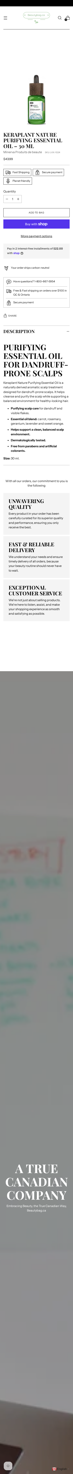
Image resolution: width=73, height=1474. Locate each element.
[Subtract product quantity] (18, 199)
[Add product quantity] (7, 199)
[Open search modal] (59, 18)
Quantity (9, 191)
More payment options (36, 236)
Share (12, 315)
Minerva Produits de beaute (22, 152)
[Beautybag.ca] (36, 18)
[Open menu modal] (5, 18)
